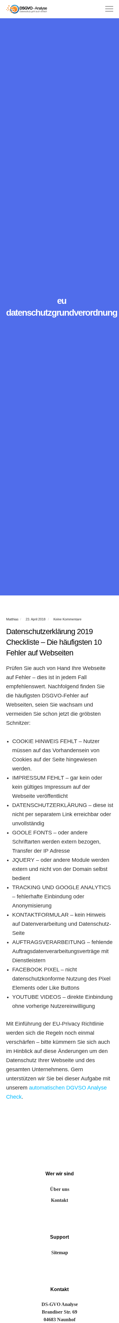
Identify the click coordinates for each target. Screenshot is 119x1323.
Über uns (59, 1189)
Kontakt (59, 1200)
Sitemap (59, 1252)
